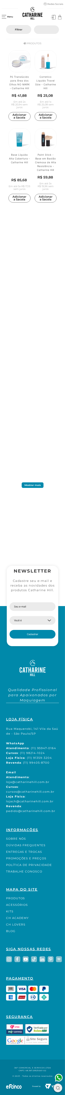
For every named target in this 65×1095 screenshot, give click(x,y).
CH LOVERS (15, 924)
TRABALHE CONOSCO (24, 871)
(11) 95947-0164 (43, 748)
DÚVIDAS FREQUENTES (26, 845)
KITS (10, 911)
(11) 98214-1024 (32, 753)
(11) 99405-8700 (36, 762)
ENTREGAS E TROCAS (24, 851)
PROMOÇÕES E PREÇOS (26, 858)
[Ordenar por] (46, 29)
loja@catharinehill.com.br (27, 782)
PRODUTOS (15, 898)
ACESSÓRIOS (17, 905)
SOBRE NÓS (16, 838)
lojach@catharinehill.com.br (30, 801)
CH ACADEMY (17, 918)
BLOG (10, 931)
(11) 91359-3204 (39, 757)
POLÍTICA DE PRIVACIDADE (29, 865)
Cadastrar (32, 634)
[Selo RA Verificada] (37, 1029)
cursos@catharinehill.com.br (30, 791)
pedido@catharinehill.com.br (30, 811)
